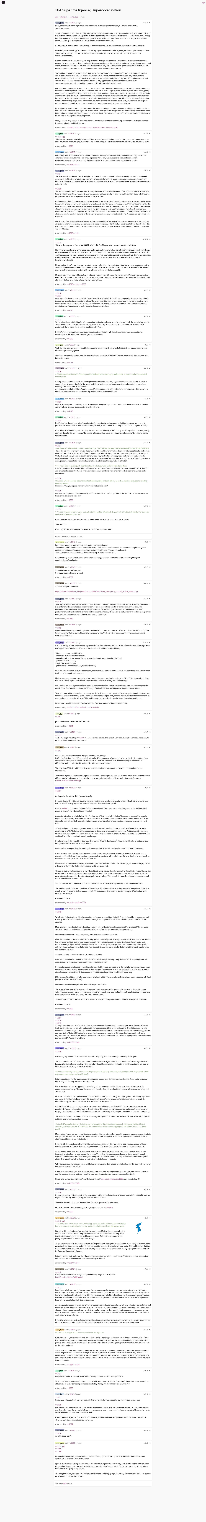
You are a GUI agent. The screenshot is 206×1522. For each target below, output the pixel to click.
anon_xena (60, 368)
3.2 (146, 599)
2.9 (146, 1430)
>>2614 (70, 1263)
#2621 (72, 1430)
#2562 (72, 747)
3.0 (146, 1284)
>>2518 (70, 233)
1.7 (146, 747)
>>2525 (83, 284)
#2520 (71, 345)
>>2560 (70, 707)
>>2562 (83, 707)
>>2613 (96, 127)
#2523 (71, 417)
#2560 (71, 714)
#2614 (72, 1269)
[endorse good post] (77, 536)
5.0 (146, 1394)
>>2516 (70, 146)
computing (74, 17)
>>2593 (70, 1183)
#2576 (72, 909)
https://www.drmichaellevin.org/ (68, 781)
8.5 (146, 345)
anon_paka (60, 23)
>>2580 (96, 707)
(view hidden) (70, 536)
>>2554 (70, 619)
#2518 (72, 290)
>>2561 (76, 707)
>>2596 (83, 127)
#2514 (71, 134)
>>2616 (76, 1263)
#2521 (72, 368)
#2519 (71, 316)
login (203, 3)
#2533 (71, 506)
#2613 (72, 1218)
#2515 (72, 152)
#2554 (72, 625)
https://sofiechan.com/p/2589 (112, 1179)
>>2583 (76, 127)
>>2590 (70, 1042)
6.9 (146, 152)
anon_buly (60, 747)
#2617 (72, 1330)
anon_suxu (60, 152)
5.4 (146, 506)
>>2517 (76, 165)
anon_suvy (60, 542)
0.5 (146, 583)
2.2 (146, 290)
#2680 (72, 1443)
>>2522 (70, 362)
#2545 (72, 542)
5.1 (146, 417)
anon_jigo (59, 345)
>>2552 (70, 577)
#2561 (72, 732)
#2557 (72, 642)
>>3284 (115, 127)
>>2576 (70, 903)
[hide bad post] (149, 23)
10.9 (146, 239)
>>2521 (76, 233)
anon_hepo (60, 642)
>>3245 (109, 127)
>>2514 (70, 127)
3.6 (146, 134)
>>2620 (76, 1365)
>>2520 (58, 402)
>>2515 (58, 189)
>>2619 (70, 1365)
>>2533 (70, 500)
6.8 (146, 368)
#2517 (71, 239)
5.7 (146, 567)
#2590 (72, 1048)
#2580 (72, 1015)
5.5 (146, 171)
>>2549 (58, 602)
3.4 (146, 1189)
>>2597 (89, 127)
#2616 (72, 1284)
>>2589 (110, 1207)
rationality (63, 17)
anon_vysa (60, 1284)
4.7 (146, 443)
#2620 (72, 1394)
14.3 (146, 642)
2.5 (146, 909)
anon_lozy (60, 1394)
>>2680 (102, 127)
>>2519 (76, 284)
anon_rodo (60, 1218)
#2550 (72, 583)
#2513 (72, 23)
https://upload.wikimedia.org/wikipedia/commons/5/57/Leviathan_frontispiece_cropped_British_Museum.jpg (96, 591)
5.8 (146, 1371)
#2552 (72, 599)
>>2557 (58, 717)
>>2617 (58, 1374)
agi (56, 17)
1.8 (146, 399)
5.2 (146, 714)
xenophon (59, 134)
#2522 (72, 399)
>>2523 (70, 411)
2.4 (146, 1218)
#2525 (72, 443)
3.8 (146, 542)
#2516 (72, 171)
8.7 (146, 788)
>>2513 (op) (60, 137)
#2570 (72, 788)
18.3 (146, 23)
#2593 (72, 1189)
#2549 (72, 567)
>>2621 (70, 1424)
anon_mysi (60, 567)
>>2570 (89, 707)
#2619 (71, 1371)
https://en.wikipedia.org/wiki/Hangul (68, 1277)
